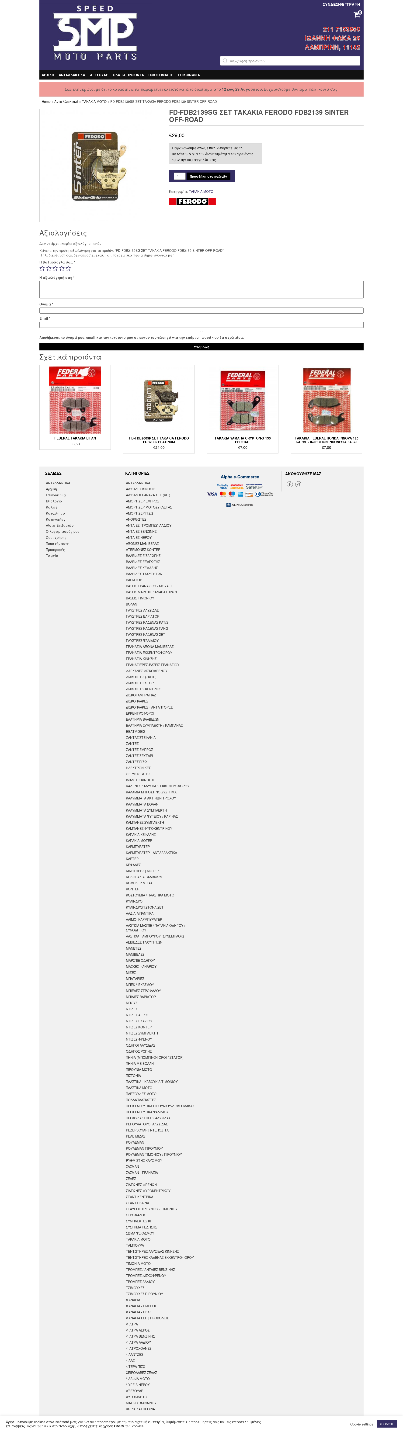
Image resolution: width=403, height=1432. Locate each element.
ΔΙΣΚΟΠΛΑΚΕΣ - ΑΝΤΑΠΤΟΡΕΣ (149, 707)
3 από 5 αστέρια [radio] (55, 268)
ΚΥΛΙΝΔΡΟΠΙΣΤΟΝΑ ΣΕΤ (144, 907)
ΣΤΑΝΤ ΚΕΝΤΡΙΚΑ (139, 1196)
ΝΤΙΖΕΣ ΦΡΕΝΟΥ (139, 1039)
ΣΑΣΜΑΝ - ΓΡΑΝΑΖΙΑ (142, 1172)
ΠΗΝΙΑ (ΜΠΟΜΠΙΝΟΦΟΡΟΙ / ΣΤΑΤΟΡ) (155, 1057)
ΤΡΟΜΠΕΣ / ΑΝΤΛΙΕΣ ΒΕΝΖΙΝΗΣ (150, 1269)
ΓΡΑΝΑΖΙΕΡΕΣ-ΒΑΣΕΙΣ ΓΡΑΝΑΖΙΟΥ (152, 664)
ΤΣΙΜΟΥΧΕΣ (135, 1287)
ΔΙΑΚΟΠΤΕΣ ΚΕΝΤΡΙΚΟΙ (144, 689)
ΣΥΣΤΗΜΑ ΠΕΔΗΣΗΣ (141, 1227)
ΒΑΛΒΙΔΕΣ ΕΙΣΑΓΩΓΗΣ (143, 555)
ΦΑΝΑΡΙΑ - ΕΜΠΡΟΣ (141, 1306)
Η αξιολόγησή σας (56, 277)
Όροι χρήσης (56, 537)
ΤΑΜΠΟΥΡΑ (135, 1245)
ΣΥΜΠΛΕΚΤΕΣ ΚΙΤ (139, 1221)
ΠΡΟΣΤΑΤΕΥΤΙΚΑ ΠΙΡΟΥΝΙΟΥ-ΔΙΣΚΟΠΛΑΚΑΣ (160, 1105)
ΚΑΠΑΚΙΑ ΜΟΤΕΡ (139, 840)
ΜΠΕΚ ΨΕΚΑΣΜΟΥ (140, 984)
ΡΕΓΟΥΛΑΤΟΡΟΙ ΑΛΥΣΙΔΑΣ (147, 1124)
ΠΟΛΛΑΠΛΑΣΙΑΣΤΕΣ (141, 1099)
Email (44, 318)
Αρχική (51, 489)
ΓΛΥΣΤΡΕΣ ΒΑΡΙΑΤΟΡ (142, 616)
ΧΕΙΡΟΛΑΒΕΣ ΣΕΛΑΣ (141, 1372)
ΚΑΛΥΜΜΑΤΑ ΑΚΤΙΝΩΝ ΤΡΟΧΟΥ (151, 798)
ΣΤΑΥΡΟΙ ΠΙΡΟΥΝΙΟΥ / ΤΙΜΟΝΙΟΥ (151, 1209)
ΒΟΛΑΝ (131, 604)
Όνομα (46, 304)
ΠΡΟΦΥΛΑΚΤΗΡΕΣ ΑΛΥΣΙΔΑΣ (148, 1118)
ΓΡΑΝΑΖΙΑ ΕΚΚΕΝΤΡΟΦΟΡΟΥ (149, 652)
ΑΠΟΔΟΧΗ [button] (386, 1424)
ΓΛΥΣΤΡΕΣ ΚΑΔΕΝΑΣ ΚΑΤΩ (147, 622)
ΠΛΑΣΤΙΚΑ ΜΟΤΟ (139, 1087)
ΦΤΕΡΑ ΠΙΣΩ (135, 1366)
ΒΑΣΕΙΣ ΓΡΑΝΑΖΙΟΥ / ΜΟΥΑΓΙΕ (150, 586)
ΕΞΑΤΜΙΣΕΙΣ (135, 731)
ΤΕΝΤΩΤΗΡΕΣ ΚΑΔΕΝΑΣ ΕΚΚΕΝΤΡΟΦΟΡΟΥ (160, 1257)
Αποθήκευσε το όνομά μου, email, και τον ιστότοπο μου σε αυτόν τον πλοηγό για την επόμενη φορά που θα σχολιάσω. (141, 337)
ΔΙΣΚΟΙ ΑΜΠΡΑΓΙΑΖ (141, 695)
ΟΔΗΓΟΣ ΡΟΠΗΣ (139, 1051)
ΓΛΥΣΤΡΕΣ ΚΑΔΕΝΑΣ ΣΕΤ (145, 634)
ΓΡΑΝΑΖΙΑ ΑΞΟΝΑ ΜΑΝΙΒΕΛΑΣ (150, 646)
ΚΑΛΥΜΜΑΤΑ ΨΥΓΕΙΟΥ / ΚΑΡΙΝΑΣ (152, 816)
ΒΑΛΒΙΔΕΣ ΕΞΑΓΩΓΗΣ (143, 561)
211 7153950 (341, 28)
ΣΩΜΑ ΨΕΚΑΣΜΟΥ (140, 1233)
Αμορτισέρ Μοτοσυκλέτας (149, 507)
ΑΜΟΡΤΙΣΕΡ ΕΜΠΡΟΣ (142, 501)
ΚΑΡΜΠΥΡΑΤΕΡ (138, 846)
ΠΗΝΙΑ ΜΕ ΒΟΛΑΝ (140, 1063)
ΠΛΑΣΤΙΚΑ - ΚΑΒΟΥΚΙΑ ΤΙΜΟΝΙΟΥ (152, 1081)
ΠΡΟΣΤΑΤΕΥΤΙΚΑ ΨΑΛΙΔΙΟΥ (147, 1112)
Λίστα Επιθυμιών (59, 525)
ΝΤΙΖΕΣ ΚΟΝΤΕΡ (139, 1027)
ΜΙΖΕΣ (131, 972)
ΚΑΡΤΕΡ (132, 858)
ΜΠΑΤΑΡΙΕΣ (135, 978)
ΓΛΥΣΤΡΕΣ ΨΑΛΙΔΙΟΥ (142, 640)
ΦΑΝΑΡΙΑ (133, 1299)
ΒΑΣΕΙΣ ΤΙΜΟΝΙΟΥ (140, 598)
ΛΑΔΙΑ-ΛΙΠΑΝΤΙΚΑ (139, 913)
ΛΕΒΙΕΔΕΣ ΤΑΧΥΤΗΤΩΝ (144, 942)
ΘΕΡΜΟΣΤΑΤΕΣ (138, 773)
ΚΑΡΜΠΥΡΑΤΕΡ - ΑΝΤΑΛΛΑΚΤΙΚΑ (151, 852)
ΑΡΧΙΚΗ (48, 75)
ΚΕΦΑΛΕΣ (133, 864)
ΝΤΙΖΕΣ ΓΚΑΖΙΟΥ (139, 1021)
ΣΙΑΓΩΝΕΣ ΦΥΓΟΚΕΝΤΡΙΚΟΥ (148, 1190)
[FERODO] (192, 201)
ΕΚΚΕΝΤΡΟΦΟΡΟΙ (140, 713)
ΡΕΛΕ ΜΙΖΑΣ (135, 1136)
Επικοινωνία (56, 495)
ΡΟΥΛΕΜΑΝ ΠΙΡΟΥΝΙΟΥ (144, 1148)
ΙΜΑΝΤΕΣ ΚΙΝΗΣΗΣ (140, 780)
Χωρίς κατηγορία (140, 1409)
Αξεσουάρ (134, 1390)
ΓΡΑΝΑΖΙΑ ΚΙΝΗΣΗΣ (141, 658)
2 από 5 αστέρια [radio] (49, 268)
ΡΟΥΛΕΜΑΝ (135, 1142)
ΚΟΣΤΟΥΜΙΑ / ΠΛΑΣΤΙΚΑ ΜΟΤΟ (150, 895)
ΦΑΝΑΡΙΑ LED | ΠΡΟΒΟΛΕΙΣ (147, 1318)
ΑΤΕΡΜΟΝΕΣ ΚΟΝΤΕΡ (143, 549)
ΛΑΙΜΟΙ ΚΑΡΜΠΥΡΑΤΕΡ (144, 919)
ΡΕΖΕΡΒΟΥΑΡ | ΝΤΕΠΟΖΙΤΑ (147, 1130)
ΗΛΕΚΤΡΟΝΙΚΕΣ (138, 767)
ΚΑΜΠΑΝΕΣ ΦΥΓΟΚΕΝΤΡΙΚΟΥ (149, 828)
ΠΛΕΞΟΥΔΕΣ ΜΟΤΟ (141, 1093)
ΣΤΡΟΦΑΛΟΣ (136, 1215)
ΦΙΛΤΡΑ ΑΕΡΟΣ (137, 1330)
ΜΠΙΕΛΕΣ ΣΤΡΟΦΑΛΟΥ (143, 990)
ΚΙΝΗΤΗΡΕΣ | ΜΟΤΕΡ (142, 870)
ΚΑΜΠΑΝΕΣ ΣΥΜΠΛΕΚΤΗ (145, 822)
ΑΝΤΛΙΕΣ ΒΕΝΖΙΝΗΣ (141, 531)
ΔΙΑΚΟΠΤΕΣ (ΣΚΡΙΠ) (141, 676)
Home (46, 101)
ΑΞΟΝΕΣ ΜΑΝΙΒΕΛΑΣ (142, 543)
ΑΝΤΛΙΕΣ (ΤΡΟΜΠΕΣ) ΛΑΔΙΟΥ (148, 525)
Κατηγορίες (55, 519)
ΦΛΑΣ (130, 1360)
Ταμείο (52, 555)
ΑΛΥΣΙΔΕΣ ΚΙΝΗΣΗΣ (141, 489)
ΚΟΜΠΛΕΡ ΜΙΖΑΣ (139, 883)
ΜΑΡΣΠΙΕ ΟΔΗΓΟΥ (140, 960)
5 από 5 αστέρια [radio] (68, 268)
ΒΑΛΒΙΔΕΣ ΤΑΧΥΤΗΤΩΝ (144, 573)
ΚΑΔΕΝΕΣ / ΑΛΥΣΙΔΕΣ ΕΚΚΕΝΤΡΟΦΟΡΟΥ (157, 786)
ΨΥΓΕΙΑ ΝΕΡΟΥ (138, 1384)
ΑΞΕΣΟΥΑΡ (99, 75)
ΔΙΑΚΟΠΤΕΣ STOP (140, 683)
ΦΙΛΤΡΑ (132, 1324)
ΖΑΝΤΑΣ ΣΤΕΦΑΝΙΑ (141, 737)
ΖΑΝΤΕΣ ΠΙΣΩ (136, 761)
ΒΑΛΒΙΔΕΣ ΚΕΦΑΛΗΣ (142, 567)
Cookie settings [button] (361, 1424)
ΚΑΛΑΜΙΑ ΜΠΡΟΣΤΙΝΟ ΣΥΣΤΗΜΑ (151, 792)
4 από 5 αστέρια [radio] (62, 268)
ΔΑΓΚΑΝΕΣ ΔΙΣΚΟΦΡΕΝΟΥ (146, 670)
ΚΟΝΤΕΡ (132, 889)
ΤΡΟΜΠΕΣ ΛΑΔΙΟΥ (140, 1281)
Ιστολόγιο (54, 501)
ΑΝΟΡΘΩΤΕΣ (136, 519)
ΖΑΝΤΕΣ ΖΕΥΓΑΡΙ (139, 755)
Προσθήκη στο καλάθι (208, 176)
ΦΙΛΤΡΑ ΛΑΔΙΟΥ (138, 1342)
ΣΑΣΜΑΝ (132, 1166)
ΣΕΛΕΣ (131, 1178)
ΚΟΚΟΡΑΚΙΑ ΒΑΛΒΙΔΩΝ (144, 877)
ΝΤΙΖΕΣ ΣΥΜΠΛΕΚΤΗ (142, 1033)
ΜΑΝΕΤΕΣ (133, 948)
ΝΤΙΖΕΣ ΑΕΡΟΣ (137, 1015)
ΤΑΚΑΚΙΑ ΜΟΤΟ (94, 101)
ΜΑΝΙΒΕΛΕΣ (135, 954)
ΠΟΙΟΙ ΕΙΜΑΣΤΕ (161, 75)
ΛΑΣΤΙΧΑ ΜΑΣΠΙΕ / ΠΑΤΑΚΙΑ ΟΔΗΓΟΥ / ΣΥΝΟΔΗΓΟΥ (155, 927)
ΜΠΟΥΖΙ (132, 1002)
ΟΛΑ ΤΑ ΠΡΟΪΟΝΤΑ (128, 75)
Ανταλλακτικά (66, 101)
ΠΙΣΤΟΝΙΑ (133, 1075)
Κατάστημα (55, 513)
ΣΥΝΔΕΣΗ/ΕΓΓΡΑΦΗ (341, 4)
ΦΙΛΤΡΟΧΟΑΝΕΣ (138, 1348)
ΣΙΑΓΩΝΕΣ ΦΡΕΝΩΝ (141, 1184)
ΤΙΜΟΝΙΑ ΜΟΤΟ (138, 1263)
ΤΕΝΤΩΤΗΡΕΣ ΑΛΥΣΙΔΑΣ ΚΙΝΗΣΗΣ (152, 1251)
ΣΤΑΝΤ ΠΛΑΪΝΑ (137, 1202)
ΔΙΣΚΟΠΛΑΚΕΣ (137, 701)
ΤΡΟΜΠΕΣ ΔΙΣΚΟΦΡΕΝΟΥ (146, 1275)
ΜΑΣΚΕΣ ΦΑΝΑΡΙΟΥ (141, 966)
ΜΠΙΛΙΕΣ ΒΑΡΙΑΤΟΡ (141, 996)
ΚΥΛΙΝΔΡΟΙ (134, 901)
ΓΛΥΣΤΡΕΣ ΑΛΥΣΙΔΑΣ (142, 610)
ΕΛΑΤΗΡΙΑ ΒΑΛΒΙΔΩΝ (142, 719)
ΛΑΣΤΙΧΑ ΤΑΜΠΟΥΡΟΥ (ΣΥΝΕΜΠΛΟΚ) (155, 936)
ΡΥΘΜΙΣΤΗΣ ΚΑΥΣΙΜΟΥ (144, 1160)
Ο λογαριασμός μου (62, 531)
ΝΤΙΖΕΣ (131, 1009)
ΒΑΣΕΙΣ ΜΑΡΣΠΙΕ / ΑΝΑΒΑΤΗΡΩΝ (151, 592)
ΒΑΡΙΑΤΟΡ (134, 580)
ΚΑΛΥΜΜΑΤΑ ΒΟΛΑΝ (142, 804)
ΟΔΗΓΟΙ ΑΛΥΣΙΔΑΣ (140, 1045)
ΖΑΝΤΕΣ (132, 743)
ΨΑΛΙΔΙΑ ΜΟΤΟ (138, 1378)
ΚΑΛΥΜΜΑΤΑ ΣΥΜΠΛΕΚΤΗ (146, 810)
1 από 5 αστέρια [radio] (42, 268)
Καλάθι (52, 507)
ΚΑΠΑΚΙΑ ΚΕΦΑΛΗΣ (141, 834)
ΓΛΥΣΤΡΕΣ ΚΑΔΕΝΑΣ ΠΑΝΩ (147, 628)
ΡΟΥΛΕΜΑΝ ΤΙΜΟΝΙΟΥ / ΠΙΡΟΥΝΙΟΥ (154, 1154)
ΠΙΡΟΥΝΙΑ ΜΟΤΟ (139, 1069)
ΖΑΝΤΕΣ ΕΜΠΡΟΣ (139, 749)
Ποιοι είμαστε (57, 543)
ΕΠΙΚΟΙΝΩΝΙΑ (189, 75)
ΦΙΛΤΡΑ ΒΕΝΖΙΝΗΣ (140, 1336)
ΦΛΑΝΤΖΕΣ (134, 1354)
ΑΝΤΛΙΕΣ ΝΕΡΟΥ (139, 537)
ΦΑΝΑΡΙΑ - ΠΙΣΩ (138, 1312)
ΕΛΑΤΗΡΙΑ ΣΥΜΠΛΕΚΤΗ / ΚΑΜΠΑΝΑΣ (154, 725)
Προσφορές (55, 549)
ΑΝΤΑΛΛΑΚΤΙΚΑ (72, 75)
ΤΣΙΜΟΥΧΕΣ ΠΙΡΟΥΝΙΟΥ (144, 1293)
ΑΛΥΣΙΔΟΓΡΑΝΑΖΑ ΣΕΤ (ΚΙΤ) (148, 495)
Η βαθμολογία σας (57, 262)
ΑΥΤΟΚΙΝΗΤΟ (136, 1396)
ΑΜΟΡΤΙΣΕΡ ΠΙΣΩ (139, 513)
